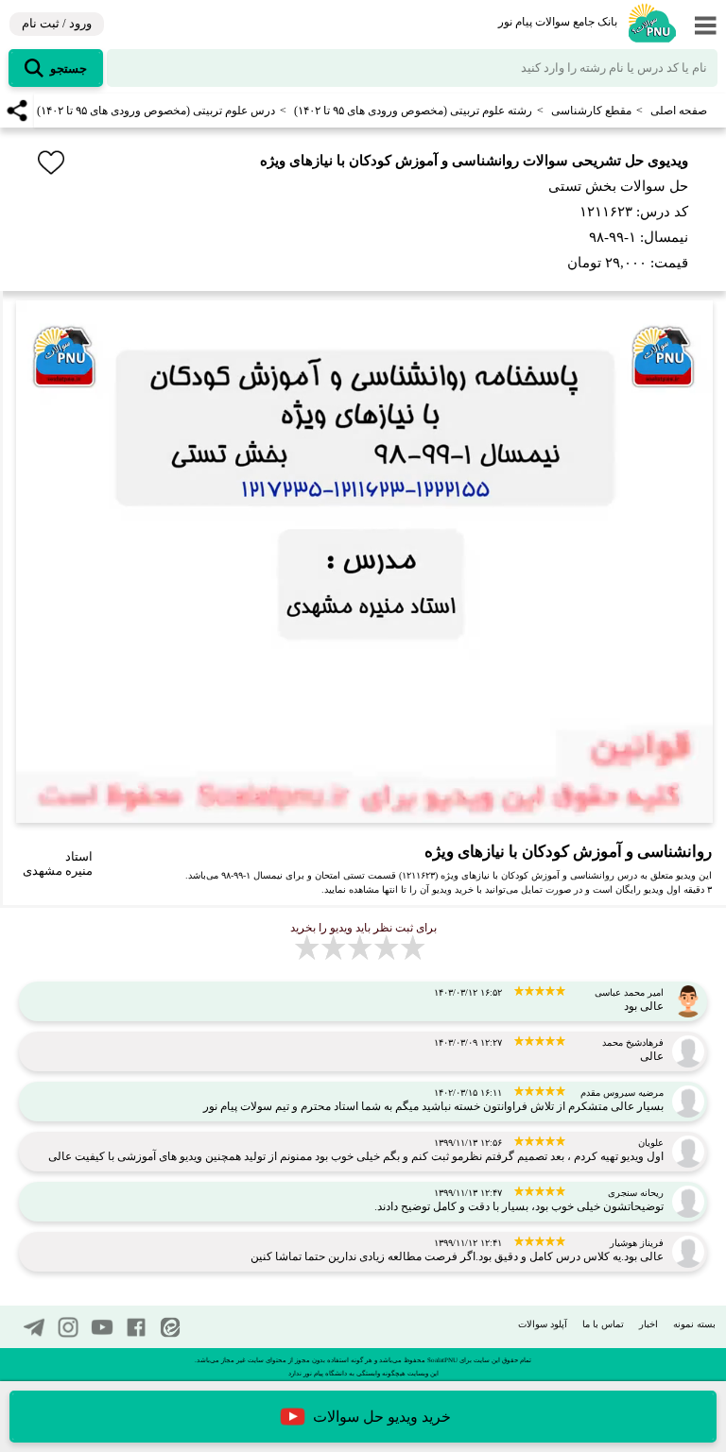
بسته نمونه (694, 1324)
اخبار (648, 1324)
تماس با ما (603, 1324)
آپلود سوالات (542, 1324)
